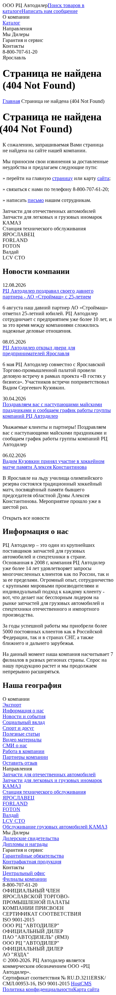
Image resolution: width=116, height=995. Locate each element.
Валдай (11, 815)
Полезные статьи (21, 734)
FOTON (11, 809)
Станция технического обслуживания (44, 792)
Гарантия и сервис (23, 40)
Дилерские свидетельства (31, 838)
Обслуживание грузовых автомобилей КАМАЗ (55, 826)
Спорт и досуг (18, 728)
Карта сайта (86, 989)
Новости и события (24, 716)
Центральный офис (24, 873)
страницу (62, 178)
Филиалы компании (25, 879)
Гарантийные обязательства (33, 856)
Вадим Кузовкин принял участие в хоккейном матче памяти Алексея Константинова (53, 464)
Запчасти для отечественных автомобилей (49, 774)
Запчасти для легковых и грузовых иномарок (52, 780)
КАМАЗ (12, 786)
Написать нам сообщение (50, 11)
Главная (11, 101)
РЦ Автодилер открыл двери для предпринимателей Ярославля (39, 350)
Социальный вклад (24, 722)
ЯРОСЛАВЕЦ (18, 797)
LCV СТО (14, 821)
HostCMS (81, 983)
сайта (103, 178)
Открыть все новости (26, 518)
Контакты (13, 46)
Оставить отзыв (20, 763)
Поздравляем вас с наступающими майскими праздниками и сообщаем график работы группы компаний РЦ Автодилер (57, 410)
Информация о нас (23, 710)
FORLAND (15, 803)
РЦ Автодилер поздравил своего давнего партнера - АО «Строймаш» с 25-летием (48, 293)
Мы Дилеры (16, 34)
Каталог (11, 22)
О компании (16, 17)
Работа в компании (23, 751)
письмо (36, 200)
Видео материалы (22, 739)
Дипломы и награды (25, 844)
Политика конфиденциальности (38, 989)
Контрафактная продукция (32, 861)
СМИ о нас (15, 745)
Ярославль (14, 57)
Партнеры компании (25, 757)
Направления (17, 28)
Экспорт (12, 705)
